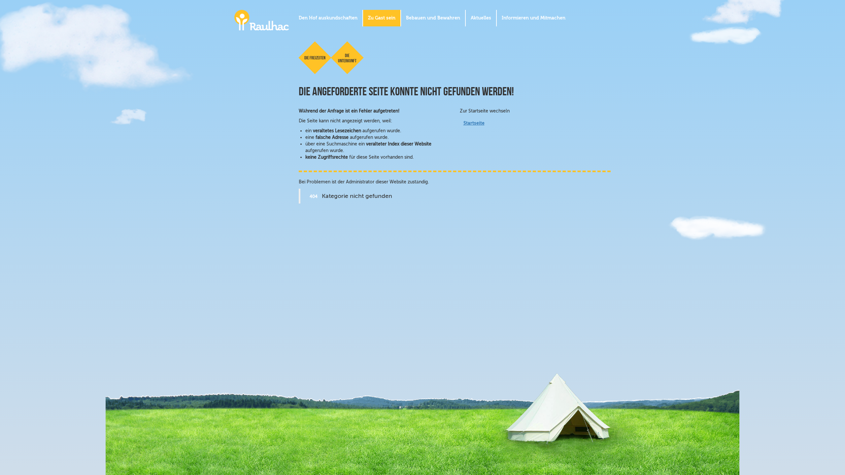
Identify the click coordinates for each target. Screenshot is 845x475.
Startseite (474, 123)
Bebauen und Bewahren (433, 18)
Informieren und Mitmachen (533, 18)
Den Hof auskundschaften (328, 18)
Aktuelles (481, 18)
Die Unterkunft (347, 58)
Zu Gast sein (381, 18)
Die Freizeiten (314, 57)
